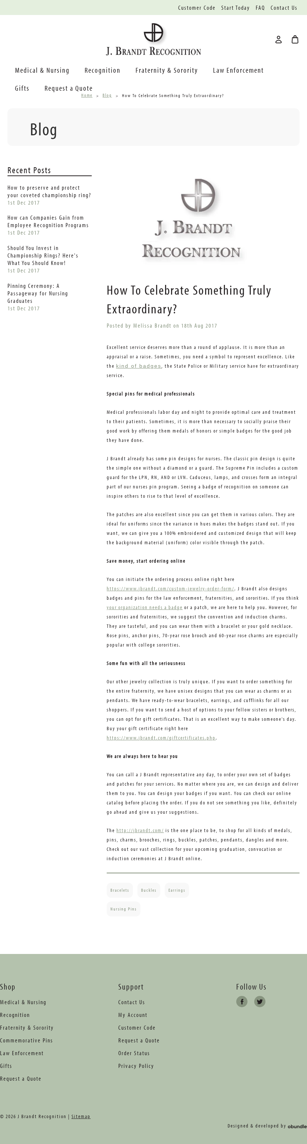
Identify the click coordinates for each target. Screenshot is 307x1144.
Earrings (176, 890)
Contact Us (284, 7)
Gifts (22, 88)
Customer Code (197, 7)
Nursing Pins (123, 909)
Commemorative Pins (26, 1040)
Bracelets (119, 890)
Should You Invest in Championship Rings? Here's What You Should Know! (43, 255)
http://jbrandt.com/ (140, 830)
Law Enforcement (238, 70)
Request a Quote (69, 88)
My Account (133, 1014)
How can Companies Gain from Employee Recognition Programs (48, 221)
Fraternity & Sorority (167, 70)
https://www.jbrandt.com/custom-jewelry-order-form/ (170, 588)
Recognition (103, 70)
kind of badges (138, 366)
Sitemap (81, 1116)
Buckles (148, 890)
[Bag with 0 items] (295, 39)
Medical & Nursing (42, 70)
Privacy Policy (136, 1065)
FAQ (260, 7)
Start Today (235, 7)
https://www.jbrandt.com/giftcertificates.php (161, 737)
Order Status (134, 1053)
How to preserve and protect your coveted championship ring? (49, 191)
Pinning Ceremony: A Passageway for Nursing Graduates (37, 293)
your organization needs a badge (145, 607)
